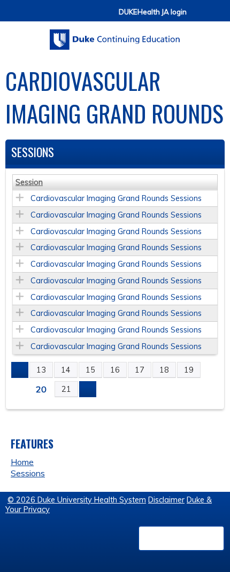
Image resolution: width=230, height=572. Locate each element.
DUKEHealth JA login (153, 12)
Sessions (28, 473)
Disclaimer (166, 500)
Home (22, 462)
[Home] (115, 35)
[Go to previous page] (19, 370)
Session (29, 182)
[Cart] (199, 16)
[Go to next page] (87, 389)
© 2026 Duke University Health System (76, 500)
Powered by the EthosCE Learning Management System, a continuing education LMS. (181, 538)
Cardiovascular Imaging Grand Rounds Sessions (116, 198)
